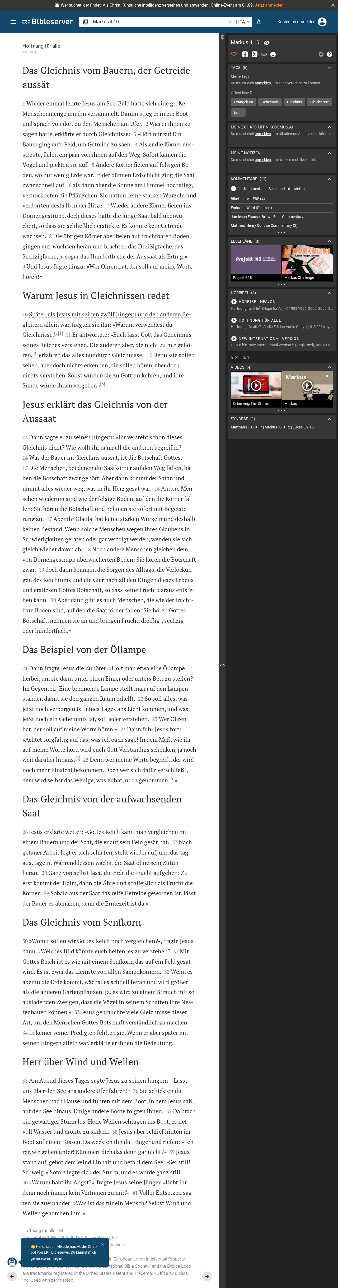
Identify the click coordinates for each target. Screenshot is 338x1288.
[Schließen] (102, 1244)
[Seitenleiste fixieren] (222, 38)
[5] (172, 778)
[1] (60, 333)
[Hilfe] (329, 54)
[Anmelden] (322, 22)
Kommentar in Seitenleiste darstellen (274, 189)
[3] (102, 384)
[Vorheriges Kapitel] (12, 1276)
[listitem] (282, 199)
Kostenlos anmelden (297, 21)
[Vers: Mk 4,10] (266, 43)
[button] (333, 5)
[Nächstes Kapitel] (207, 1276)
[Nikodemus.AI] (12, 1262)
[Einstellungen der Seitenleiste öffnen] (321, 54)
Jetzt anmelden (269, 5)
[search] (159, 21)
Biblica (32, 52)
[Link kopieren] (264, 54)
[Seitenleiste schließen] (222, 665)
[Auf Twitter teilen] (254, 54)
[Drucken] (273, 54)
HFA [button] (240, 22)
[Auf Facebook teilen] (245, 54)
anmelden (263, 83)
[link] (282, 427)
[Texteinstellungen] (258, 22)
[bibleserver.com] (47, 22)
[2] (34, 353)
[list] (282, 212)
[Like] (234, 54)
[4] (77, 758)
